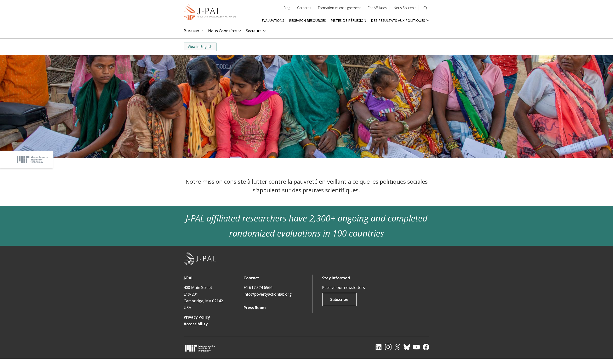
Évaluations (272, 20)
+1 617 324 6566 (258, 287)
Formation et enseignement (339, 8)
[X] (397, 347)
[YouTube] (416, 347)
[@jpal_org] (388, 347)
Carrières (304, 8)
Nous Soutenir (405, 8)
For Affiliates (377, 8)
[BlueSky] (406, 347)
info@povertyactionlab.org (268, 294)
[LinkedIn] (378, 347)
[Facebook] (426, 347)
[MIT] (200, 348)
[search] (425, 8)
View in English (200, 46)
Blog (287, 8)
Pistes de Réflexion (348, 20)
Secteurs (253, 31)
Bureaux (191, 31)
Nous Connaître (222, 31)
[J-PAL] (210, 13)
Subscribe (339, 299)
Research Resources (307, 20)
